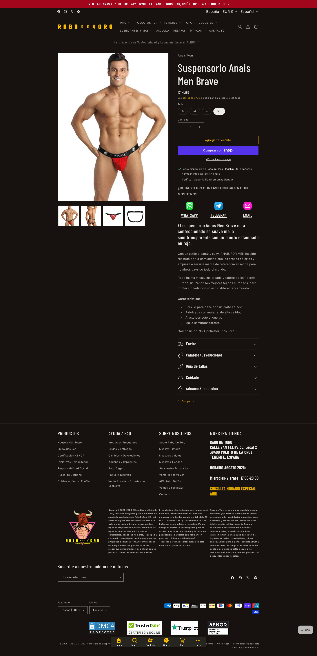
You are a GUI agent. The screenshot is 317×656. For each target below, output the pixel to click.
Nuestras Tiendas (170, 461)
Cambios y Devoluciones (124, 455)
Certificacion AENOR (71, 455)
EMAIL (247, 215)
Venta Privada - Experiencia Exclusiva (126, 483)
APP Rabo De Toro (171, 481)
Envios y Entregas (120, 448)
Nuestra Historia (169, 448)
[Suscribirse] (119, 577)
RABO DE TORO (77, 643)
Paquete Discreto (119, 474)
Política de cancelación (246, 647)
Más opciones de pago (218, 159)
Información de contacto (246, 643)
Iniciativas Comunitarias (73, 461)
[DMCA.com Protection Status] (102, 629)
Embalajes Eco (67, 448)
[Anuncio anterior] (59, 4)
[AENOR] (218, 629)
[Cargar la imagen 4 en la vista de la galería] (135, 216)
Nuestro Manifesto (70, 442)
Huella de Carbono (70, 474)
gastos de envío (192, 97)
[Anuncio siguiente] (258, 4)
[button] (125, 23)
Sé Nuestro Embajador (173, 468)
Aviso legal (223, 643)
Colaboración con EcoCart (74, 481)
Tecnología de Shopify (98, 643)
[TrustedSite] (144, 629)
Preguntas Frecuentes (122, 442)
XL (219, 111)
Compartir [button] (187, 401)
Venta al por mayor (171, 474)
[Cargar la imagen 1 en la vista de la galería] (69, 216)
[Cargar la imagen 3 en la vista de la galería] (113, 216)
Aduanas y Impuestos (122, 461)
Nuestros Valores (170, 455)
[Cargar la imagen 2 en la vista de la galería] (91, 216)
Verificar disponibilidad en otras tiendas (208, 179)
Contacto (165, 494)
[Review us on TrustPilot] (184, 634)
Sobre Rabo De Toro (172, 442)
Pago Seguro (116, 468)
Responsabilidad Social (73, 468)
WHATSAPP (189, 215)
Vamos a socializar (171, 487)
